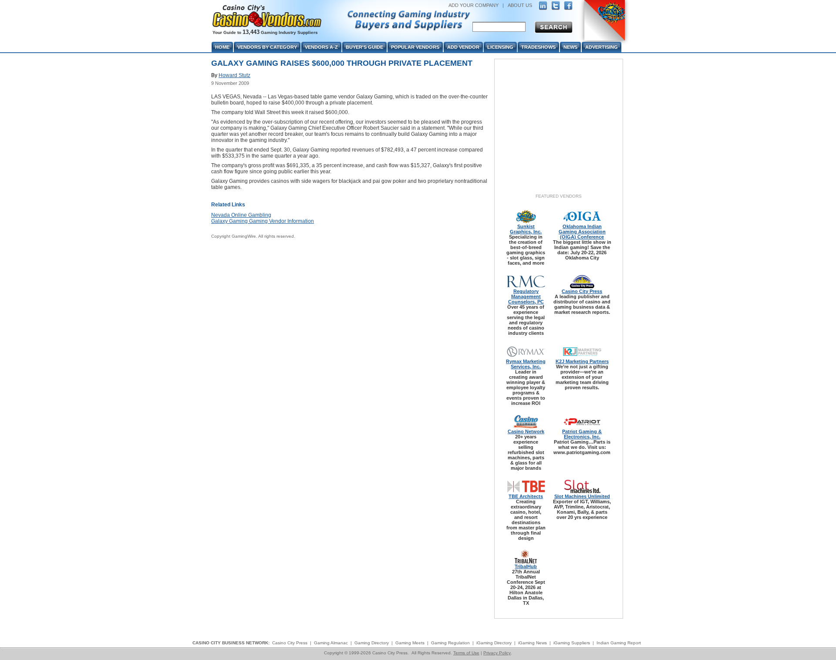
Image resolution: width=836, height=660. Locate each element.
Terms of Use (466, 652)
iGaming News (532, 642)
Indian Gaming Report (619, 642)
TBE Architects (526, 496)
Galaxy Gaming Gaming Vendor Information (262, 221)
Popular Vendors (415, 47)
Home (222, 47)
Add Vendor (463, 47)
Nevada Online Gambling (241, 215)
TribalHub (526, 566)
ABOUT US (520, 5)
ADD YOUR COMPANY (473, 5)
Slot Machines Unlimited (582, 496)
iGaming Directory (494, 642)
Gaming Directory (371, 642)
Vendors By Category (267, 47)
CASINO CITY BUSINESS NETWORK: (231, 642)
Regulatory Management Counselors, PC (526, 296)
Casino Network (526, 431)
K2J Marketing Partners (582, 361)
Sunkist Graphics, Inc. (526, 229)
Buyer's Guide (364, 47)
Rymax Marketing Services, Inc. (526, 364)
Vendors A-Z (321, 47)
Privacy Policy (497, 652)
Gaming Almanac (331, 642)
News (570, 47)
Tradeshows (538, 47)
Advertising (601, 47)
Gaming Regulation (450, 642)
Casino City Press (582, 291)
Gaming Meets (410, 642)
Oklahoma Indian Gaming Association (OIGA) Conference (582, 231)
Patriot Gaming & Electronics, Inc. (582, 434)
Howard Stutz (234, 75)
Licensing (500, 47)
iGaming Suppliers (571, 642)
